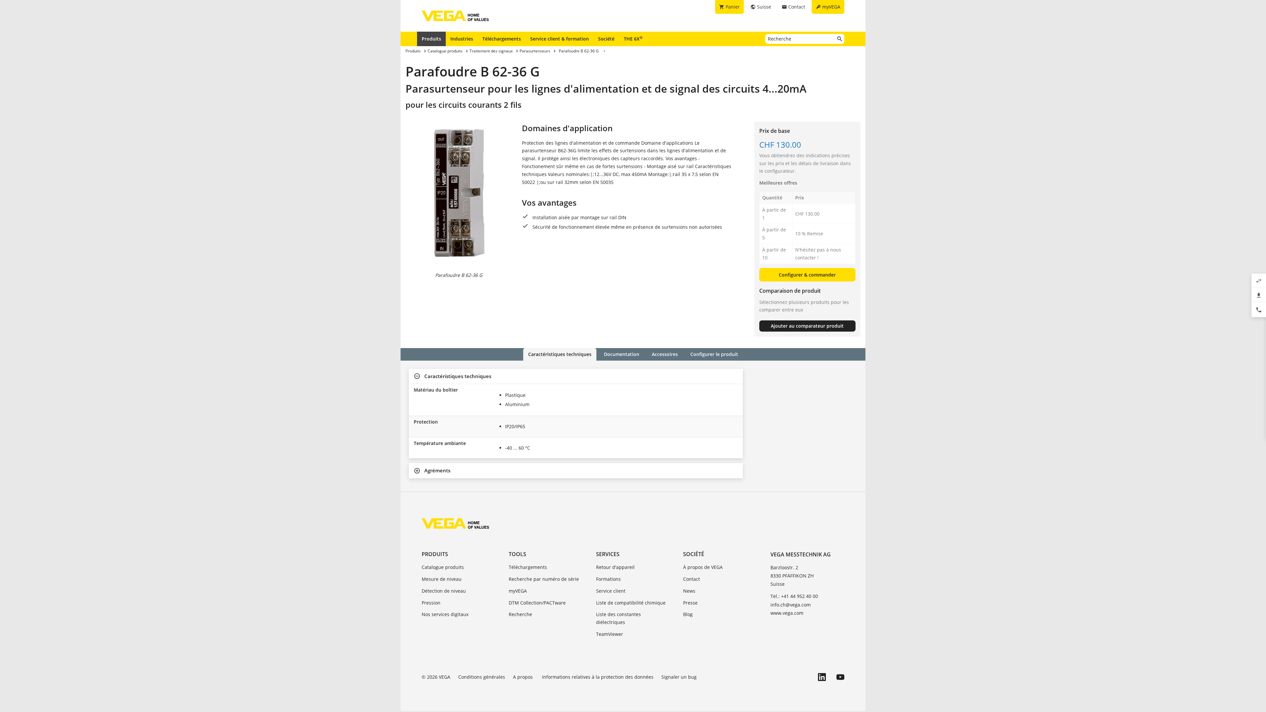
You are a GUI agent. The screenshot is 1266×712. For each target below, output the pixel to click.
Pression (431, 603)
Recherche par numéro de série (544, 579)
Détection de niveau (444, 591)
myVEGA (518, 591)
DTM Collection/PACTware (537, 603)
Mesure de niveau (442, 579)
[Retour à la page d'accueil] (455, 523)
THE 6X (633, 38)
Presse (690, 603)
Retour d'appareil (615, 567)
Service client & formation (559, 39)
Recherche (520, 614)
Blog (688, 614)
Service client (610, 591)
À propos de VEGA (703, 567)
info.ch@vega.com (790, 605)
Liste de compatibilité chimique (631, 603)
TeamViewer (609, 634)
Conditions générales (481, 677)
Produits (431, 39)
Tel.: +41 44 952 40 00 (794, 596)
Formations (608, 579)
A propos (523, 677)
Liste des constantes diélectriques (618, 618)
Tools (517, 554)
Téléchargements (501, 39)
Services (607, 554)
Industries (461, 39)
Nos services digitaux (445, 614)
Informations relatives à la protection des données (597, 677)
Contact (691, 579)
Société (606, 39)
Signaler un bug (679, 677)
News (689, 591)
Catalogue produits (443, 567)
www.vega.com (786, 613)
